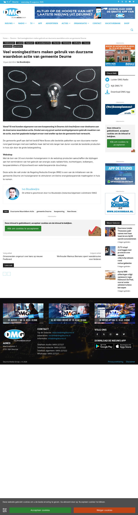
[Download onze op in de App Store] (123, 348)
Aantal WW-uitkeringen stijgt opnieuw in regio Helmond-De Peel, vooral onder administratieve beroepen (126, 280)
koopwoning (59, 211)
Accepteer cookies (40, 510)
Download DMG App (120, 91)
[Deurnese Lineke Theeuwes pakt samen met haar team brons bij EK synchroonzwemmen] (110, 231)
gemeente (18, 46)
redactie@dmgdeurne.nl (63, 332)
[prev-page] (4, 274)
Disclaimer (130, 361)
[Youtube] (129, 1)
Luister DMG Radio (119, 79)
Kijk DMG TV (117, 85)
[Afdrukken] (40, 244)
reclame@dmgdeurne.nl (59, 335)
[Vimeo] (133, 1)
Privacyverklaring (115, 361)
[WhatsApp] (34, 244)
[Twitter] (122, 1)
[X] (27, 244)
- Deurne (12, 38)
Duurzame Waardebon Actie (22, 211)
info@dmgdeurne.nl (57, 338)
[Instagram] (126, 1)
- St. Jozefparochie (43, 43)
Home (5, 38)
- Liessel (20, 43)
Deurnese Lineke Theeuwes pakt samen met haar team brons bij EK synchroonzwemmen (127, 233)
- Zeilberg (76, 43)
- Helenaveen (9, 43)
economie (8, 46)
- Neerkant (29, 43)
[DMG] (19, 13)
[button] (85, 13)
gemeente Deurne (44, 211)
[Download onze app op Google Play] (104, 348)
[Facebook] (118, 1)
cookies (26, 502)
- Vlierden (56, 43)
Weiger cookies (104, 510)
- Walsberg (66, 43)
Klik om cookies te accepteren (23, 228)
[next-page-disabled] (9, 274)
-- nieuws (85, 43)
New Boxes (71, 211)
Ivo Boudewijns (23, 62)
